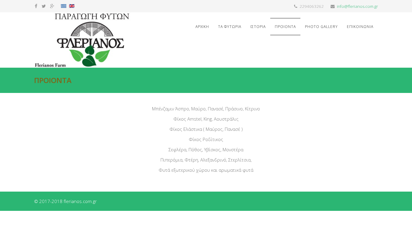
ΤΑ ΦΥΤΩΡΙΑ (229, 26)
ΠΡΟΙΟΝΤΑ (285, 26)
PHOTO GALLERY (321, 26)
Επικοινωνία (360, 26)
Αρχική (202, 26)
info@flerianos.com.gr (357, 6)
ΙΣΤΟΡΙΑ (258, 26)
